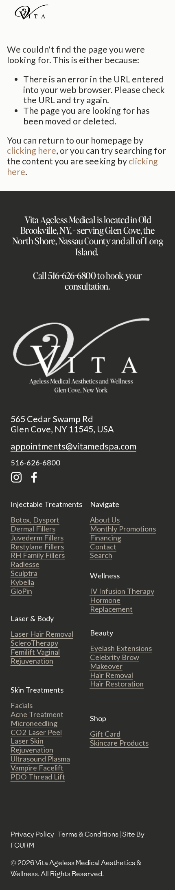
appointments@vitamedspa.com (73, 446)
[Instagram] (16, 477)
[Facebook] (34, 477)
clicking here (31, 150)
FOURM (22, 845)
